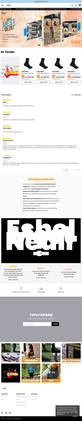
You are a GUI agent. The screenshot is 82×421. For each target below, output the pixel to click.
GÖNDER (55, 324)
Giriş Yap (3, 397)
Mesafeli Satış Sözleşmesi (23, 397)
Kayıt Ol (3, 399)
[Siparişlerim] (76, 6)
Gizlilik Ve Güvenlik (21, 402)
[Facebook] (2, 413)
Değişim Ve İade (20, 405)
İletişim (18, 399)
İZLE (41, 253)
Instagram (34, 399)
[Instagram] (6, 413)
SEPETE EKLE (28, 82)
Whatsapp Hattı (35, 397)
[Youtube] (10, 413)
